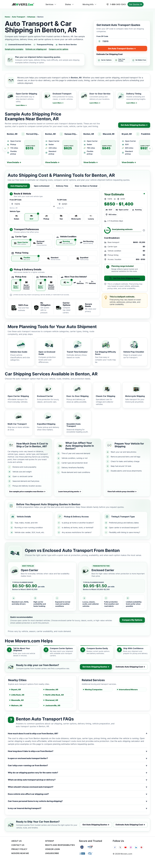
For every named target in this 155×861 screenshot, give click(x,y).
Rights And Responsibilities (60, 845)
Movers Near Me (20, 853)
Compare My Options (132, 620)
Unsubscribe (52, 853)
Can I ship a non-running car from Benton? (77, 765)
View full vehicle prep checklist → (122, 491)
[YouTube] (125, 847)
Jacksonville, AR (52, 705)
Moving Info (88, 4)
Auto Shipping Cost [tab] (18, 186)
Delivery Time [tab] (62, 186)
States (68, 4)
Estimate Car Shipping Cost (110, 54)
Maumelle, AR (17, 700)
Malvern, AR (16, 705)
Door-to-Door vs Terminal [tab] (86, 186)
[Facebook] (115, 847)
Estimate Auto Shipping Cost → (130, 666)
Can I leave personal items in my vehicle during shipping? (77, 801)
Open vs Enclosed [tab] (41, 186)
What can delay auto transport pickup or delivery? (77, 779)
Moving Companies (93, 689)
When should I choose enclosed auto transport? (77, 787)
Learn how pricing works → (69, 491)
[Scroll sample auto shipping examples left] (5, 148)
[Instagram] (131, 847)
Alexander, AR (51, 689)
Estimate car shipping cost (36, 49)
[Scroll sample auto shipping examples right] (149, 148)
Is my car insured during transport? (77, 808)
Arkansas (31, 17)
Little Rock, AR (17, 695)
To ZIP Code (62, 200)
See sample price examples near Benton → (27, 491)
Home (7, 17)
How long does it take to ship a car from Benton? (77, 751)
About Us (16, 841)
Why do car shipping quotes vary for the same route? (77, 772)
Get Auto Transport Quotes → (122, 48)
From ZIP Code (102, 36)
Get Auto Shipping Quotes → (134, 125)
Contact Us (17, 845)
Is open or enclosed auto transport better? (77, 758)
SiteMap (49, 841)
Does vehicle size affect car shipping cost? (77, 794)
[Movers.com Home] (22, 4)
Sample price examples (14, 49)
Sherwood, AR (51, 700)
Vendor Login (52, 849)
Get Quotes (134, 4)
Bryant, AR (16, 689)
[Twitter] (120, 847)
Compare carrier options (58, 49)
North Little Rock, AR (54, 695)
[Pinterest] (141, 847)
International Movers (128, 689)
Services (49, 4)
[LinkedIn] (136, 847)
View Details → (14, 162)
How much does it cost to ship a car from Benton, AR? (77, 733)
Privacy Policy (19, 849)
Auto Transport (18, 17)
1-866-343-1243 (117, 4)
